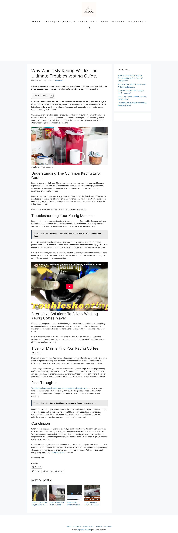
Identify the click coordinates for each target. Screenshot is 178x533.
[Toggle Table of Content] (50, 96)
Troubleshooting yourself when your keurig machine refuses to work (59, 388)
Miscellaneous (135, 21)
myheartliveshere (84, 530)
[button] (89, 28)
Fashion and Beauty (111, 21)
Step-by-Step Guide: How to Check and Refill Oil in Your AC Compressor (130, 78)
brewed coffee (58, 452)
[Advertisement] (89, 46)
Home (35, 21)
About (69, 526)
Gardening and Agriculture (58, 21)
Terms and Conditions (103, 526)
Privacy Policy (88, 526)
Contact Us (77, 526)
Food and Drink (86, 21)
